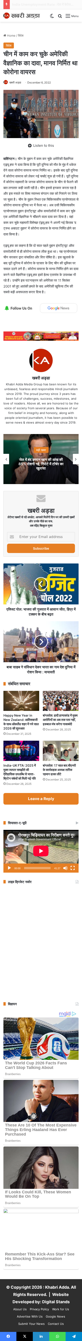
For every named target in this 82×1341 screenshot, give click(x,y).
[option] (41, 459)
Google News (55, 1316)
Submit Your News (31, 1324)
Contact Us (56, 1324)
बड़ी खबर (41, 450)
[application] (41, 851)
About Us (20, 1309)
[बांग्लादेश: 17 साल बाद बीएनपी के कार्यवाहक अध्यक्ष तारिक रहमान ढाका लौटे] (61, 751)
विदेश (20, 35)
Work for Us (60, 1309)
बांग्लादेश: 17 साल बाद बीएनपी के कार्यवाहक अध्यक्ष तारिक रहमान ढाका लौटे (59, 769)
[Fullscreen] (72, 868)
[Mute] (65, 868)
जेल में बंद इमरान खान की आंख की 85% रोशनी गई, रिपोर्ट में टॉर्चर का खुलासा (41, 463)
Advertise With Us (30, 1316)
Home (10, 35)
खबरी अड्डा (15, 82)
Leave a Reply (41, 798)
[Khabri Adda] (21, 16)
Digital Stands (56, 1301)
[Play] (9, 868)
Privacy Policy (39, 1309)
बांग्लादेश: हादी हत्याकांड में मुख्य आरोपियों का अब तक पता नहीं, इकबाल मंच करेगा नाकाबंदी (60, 719)
